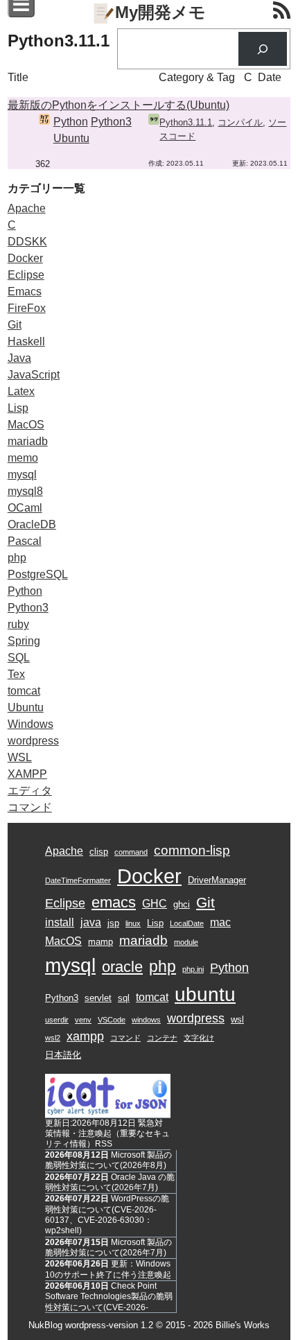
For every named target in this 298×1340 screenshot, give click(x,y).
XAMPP (27, 774)
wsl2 (52, 1038)
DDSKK (27, 241)
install (59, 922)
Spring (24, 641)
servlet (98, 998)
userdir (57, 1020)
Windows (30, 724)
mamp (100, 942)
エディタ (30, 791)
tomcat (24, 691)
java (90, 922)
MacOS (26, 424)
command (131, 852)
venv (83, 1020)
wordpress (33, 741)
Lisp (18, 408)
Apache (27, 208)
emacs (113, 902)
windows (146, 1020)
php (17, 558)
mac (220, 922)
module (186, 942)
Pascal (25, 541)
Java (19, 358)
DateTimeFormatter (78, 880)
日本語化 (63, 1055)
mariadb (28, 441)
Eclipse (26, 275)
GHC (154, 904)
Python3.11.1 (185, 122)
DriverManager (217, 880)
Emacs (25, 291)
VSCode (111, 1020)
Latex (21, 391)
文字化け (199, 1038)
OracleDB (32, 524)
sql (124, 998)
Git (14, 325)
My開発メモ (160, 12)
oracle (122, 966)
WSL (20, 757)
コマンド (30, 807)
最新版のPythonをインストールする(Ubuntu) (118, 105)
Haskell (26, 341)
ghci (181, 904)
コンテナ (162, 1038)
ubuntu (205, 994)
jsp (113, 923)
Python (70, 122)
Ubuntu (71, 138)
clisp (98, 851)
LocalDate (187, 923)
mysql (22, 474)
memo (23, 458)
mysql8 (25, 491)
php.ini (193, 969)
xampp (85, 1036)
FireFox (27, 308)
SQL (19, 657)
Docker (25, 258)
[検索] (263, 49)
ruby (18, 624)
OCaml (25, 508)
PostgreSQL (38, 574)
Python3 (111, 122)
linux (133, 923)
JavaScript (34, 375)
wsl (237, 1019)
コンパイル (240, 122)
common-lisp (192, 850)
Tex (16, 674)
